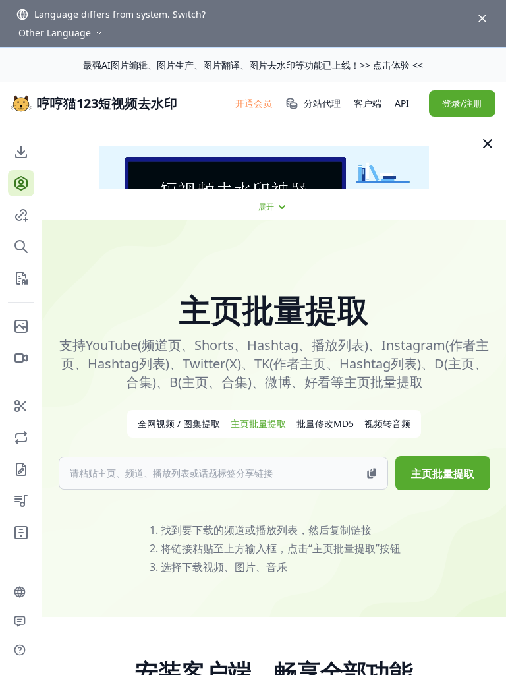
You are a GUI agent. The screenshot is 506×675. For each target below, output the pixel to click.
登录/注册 (462, 103)
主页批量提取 (442, 473)
